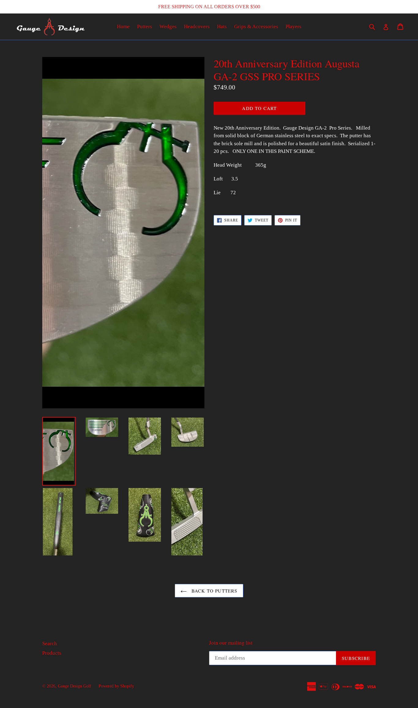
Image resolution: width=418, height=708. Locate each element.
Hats (222, 26)
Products (51, 653)
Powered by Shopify (116, 686)
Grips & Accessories (256, 26)
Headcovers (197, 26)
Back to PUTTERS (213, 591)
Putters (144, 26)
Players (293, 26)
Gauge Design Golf (74, 686)
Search (49, 643)
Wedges (168, 26)
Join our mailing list (230, 643)
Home (123, 26)
